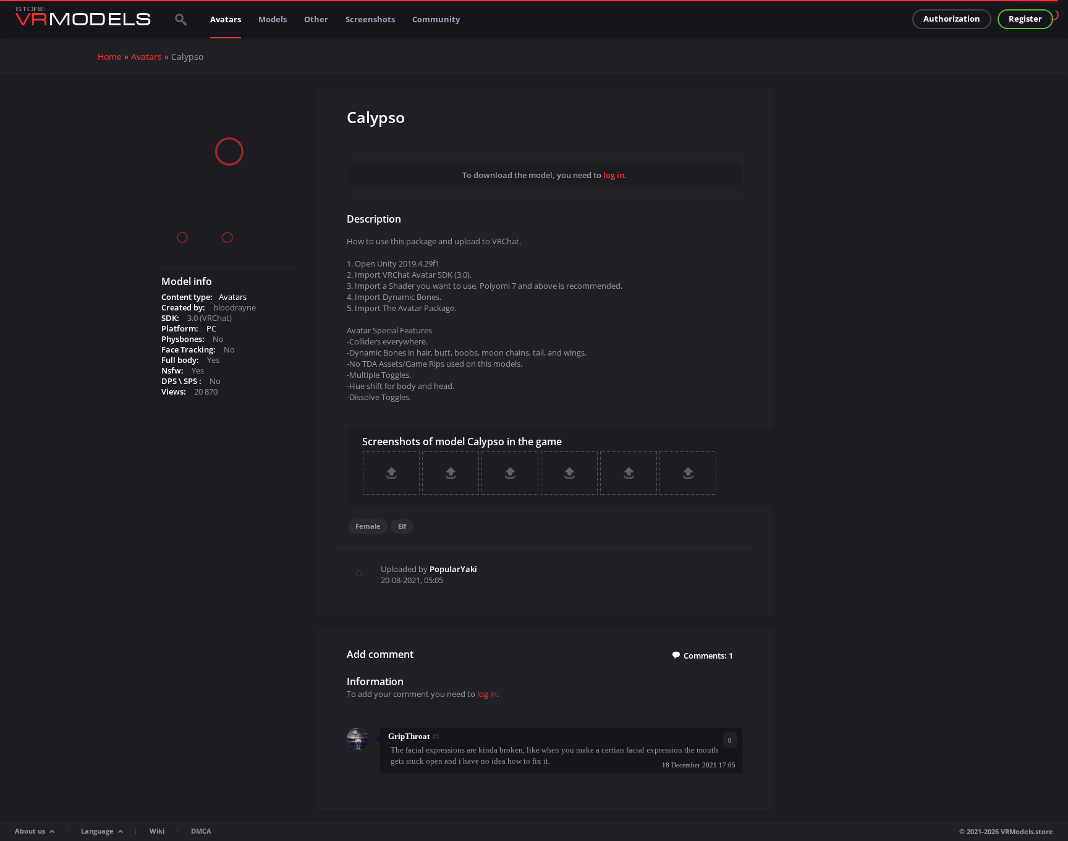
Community (436, 19)
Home (110, 56)
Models (272, 19)
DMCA (201, 830)
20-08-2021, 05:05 (412, 580)
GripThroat (409, 736)
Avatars (225, 19)
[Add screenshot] (391, 473)
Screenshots (370, 19)
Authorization (951, 18)
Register (1025, 18)
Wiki (157, 830)
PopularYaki (453, 568)
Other (316, 19)
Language (97, 830)
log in (613, 175)
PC (211, 328)
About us (30, 830)
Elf (402, 526)
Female (368, 526)
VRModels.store (1027, 831)
